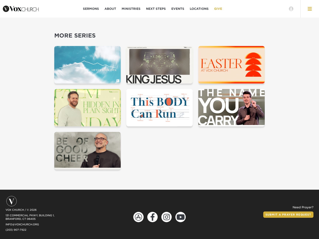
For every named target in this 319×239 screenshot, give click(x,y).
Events (177, 9)
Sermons (91, 9)
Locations (199, 9)
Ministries (131, 9)
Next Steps (156, 9)
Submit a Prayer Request (288, 214)
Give (218, 9)
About (110, 9)
